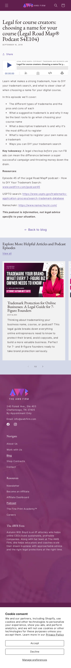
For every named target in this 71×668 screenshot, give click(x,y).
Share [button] (9, 54)
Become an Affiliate (18, 491)
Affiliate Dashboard (18, 497)
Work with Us (14, 449)
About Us (12, 443)
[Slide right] (42, 366)
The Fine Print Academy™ (22, 508)
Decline (34, 651)
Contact (11, 466)
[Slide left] (28, 366)
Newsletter (13, 485)
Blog (9, 455)
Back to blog (37, 229)
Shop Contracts (16, 461)
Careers (11, 514)
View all (7, 253)
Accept (35, 643)
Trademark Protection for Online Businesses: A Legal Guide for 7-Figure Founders (31, 306)
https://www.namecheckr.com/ (37, 205)
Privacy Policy (55, 634)
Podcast (11, 503)
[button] (6, 5)
